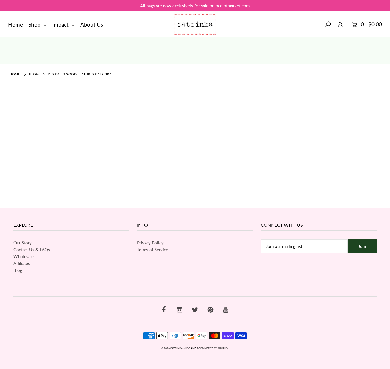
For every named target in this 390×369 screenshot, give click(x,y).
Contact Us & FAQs (31, 249)
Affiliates (21, 263)
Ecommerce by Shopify (212, 348)
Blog (34, 74)
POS (187, 348)
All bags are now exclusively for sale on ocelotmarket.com (195, 5)
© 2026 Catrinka (172, 348)
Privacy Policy (150, 242)
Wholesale (23, 256)
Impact (61, 24)
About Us (92, 24)
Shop (35, 24)
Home (15, 24)
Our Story (22, 242)
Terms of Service (152, 249)
